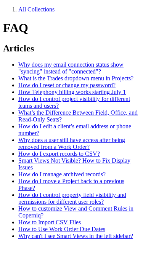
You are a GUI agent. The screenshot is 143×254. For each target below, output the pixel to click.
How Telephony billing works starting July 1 (72, 92)
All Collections (36, 9)
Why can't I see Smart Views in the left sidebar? (75, 236)
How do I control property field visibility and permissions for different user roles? (72, 198)
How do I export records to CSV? (59, 153)
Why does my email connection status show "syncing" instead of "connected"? (71, 68)
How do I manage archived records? (62, 174)
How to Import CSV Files (49, 222)
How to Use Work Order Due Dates (61, 229)
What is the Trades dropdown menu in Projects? (75, 78)
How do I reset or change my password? (67, 85)
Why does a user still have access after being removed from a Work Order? (71, 143)
